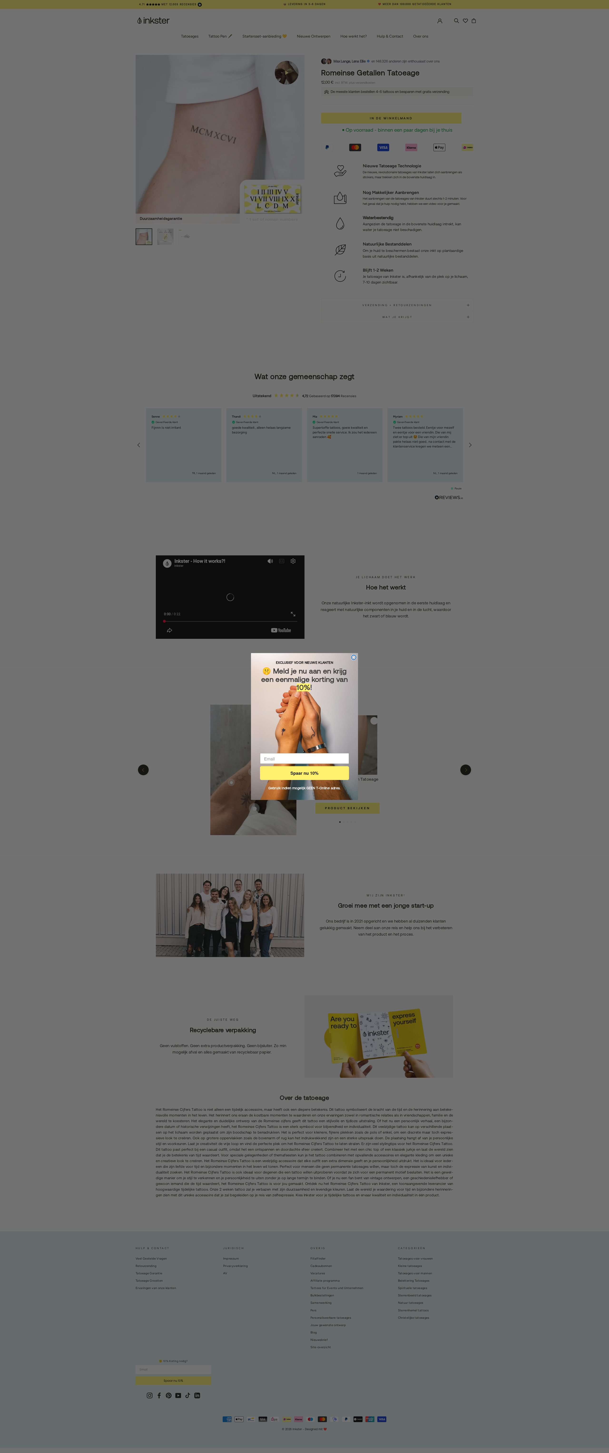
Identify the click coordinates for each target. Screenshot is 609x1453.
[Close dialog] (353, 657)
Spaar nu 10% (304, 773)
